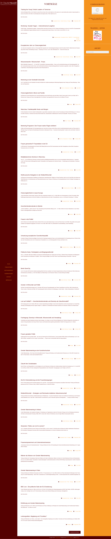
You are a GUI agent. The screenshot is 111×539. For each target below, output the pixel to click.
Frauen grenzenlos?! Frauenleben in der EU (34, 144)
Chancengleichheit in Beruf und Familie (33, 93)
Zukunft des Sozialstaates (29, 363)
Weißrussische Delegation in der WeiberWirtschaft (36, 175)
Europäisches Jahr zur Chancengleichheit (33, 45)
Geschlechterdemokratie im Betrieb (31, 206)
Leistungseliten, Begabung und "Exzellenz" (34, 516)
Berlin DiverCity (25, 268)
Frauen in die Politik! (27, 219)
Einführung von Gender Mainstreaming (32, 503)
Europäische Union (56, 20)
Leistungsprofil (8, 270)
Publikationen (8, 267)
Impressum (9, 280)
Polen (66, 120)
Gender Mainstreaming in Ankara (31, 409)
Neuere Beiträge (74, 532)
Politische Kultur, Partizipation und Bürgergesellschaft (37, 252)
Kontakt (8, 276)
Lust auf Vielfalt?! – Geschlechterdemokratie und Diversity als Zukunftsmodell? (45, 301)
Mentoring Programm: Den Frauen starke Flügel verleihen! (38, 126)
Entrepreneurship (57, 37)
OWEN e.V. (71, 37)
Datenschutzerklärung (69, 537)
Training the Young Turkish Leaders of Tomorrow (35, 9)
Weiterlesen (24, 33)
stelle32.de (77, 537)
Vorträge (68, 20)
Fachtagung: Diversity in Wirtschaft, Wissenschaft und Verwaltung (41, 317)
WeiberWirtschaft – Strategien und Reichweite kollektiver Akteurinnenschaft (44, 393)
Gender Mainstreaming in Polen (30, 470)
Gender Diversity (64, 20)
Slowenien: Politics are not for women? (32, 426)
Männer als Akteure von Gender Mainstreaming (35, 455)
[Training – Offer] (97, 35)
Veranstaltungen (76, 37)
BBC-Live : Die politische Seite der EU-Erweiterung (36, 486)
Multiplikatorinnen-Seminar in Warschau (33, 157)
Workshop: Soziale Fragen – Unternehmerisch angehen (38, 26)
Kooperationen (9, 273)
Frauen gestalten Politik (28, 334)
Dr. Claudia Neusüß (57, 537)
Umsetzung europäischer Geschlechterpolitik (34, 235)
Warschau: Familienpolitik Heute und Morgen (34, 109)
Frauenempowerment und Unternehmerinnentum (35, 442)
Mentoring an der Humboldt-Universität (32, 80)
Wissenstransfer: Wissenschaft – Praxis (33, 62)
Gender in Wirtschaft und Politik (30, 285)
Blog (8, 263)
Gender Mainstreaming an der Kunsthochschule (35, 350)
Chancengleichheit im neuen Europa (32, 193)
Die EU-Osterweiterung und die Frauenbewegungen (36, 380)
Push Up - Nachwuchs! (63, 138)
